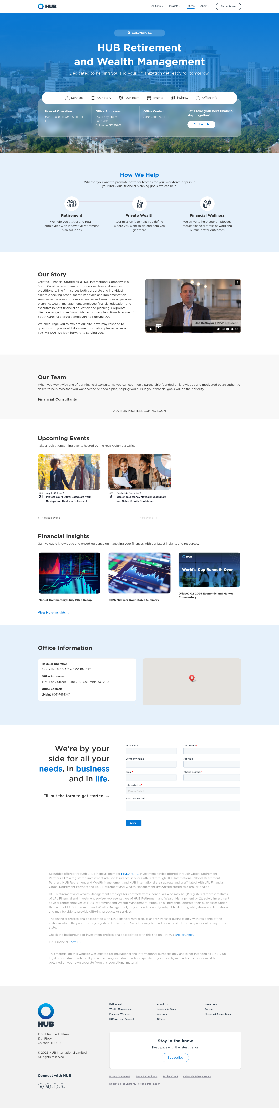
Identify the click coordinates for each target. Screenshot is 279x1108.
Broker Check (170, 1076)
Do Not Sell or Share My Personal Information (134, 1084)
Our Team (132, 98)
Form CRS (76, 942)
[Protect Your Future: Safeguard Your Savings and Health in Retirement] (69, 472)
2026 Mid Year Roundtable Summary (133, 600)
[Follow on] (69, 1086)
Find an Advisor (228, 6)
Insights (182, 98)
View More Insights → (53, 612)
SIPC (135, 874)
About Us (162, 1004)
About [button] (203, 6)
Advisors (162, 1014)
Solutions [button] (155, 6)
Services (77, 98)
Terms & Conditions (146, 1076)
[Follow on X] (62, 1086)
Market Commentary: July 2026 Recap (65, 600)
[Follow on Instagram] (48, 1086)
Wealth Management (121, 1009)
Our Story (104, 98)
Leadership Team (166, 1009)
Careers (209, 1009)
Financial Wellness (119, 1014)
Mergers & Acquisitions (218, 1014)
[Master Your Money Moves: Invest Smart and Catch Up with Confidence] (139, 472)
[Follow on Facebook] (55, 1086)
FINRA (125, 874)
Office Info (209, 98)
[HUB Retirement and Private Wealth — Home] (47, 6)
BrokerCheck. (184, 935)
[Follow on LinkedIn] (41, 1086)
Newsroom (211, 1004)
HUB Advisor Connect (121, 1019)
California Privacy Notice (197, 1076)
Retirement (115, 1004)
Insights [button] (173, 6)
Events (158, 98)
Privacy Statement (119, 1076)
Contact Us (201, 124)
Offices (161, 1019)
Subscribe (175, 1057)
